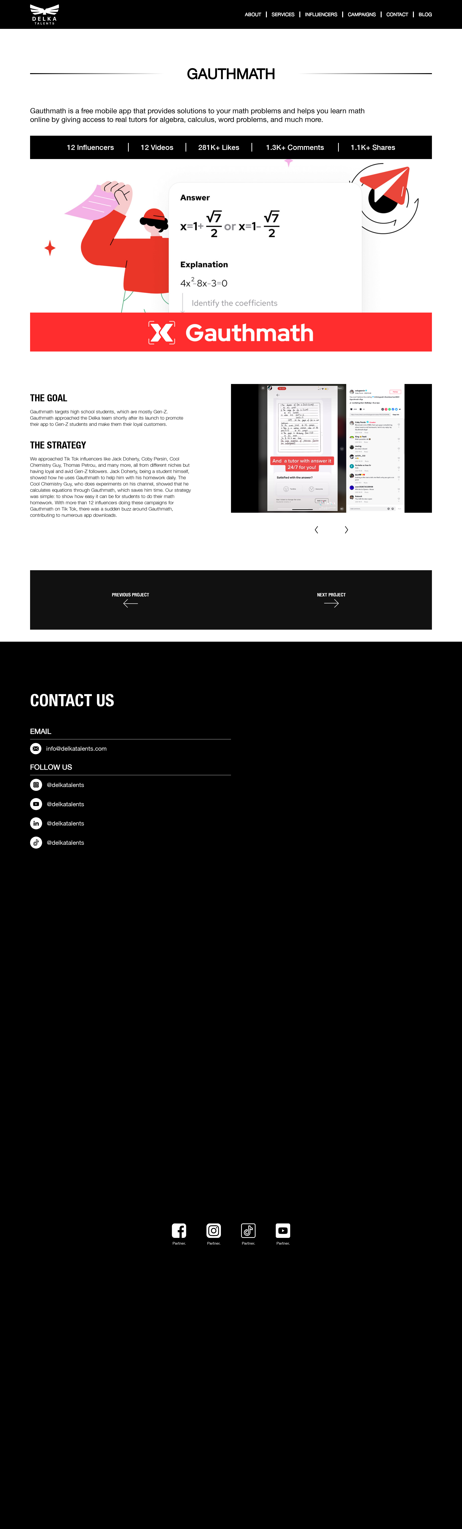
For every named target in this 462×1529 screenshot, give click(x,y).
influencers (321, 14)
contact (397, 14)
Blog (425, 14)
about (253, 14)
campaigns (362, 14)
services (283, 14)
